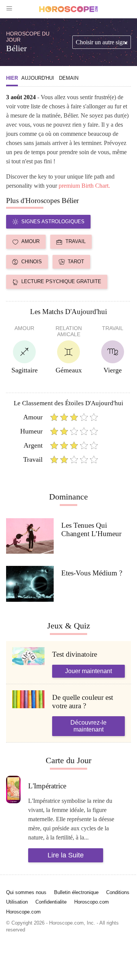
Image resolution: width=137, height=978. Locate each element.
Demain (68, 78)
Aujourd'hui (37, 78)
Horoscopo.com (91, 902)
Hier (12, 78)
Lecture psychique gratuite (61, 281)
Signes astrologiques (52, 221)
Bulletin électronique (76, 892)
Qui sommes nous (26, 892)
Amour (30, 241)
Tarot (76, 261)
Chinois (31, 261)
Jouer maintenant (88, 671)
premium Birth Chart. (84, 185)
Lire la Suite (66, 855)
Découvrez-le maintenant (88, 726)
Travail (75, 241)
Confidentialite (51, 902)
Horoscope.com (23, 912)
